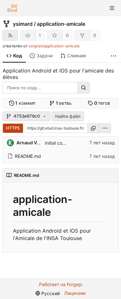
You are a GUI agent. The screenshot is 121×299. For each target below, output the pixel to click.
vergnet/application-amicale (54, 45)
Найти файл (67, 116)
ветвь (64, 103)
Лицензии (75, 293)
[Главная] (12, 8)
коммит (25, 103)
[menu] (105, 128)
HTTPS (13, 127)
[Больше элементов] (113, 56)
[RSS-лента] (10, 35)
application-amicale (61, 24)
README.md (28, 156)
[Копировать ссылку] (93, 128)
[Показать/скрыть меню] (112, 8)
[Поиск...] (83, 87)
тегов (102, 103)
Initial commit (59, 143)
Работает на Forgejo (60, 284)
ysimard (23, 24)
